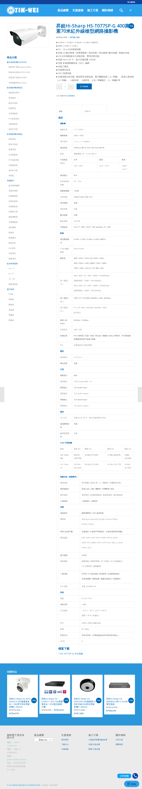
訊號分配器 (13, 201)
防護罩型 (12, 108)
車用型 (11, 175)
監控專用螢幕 (12, 263)
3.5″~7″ (11, 268)
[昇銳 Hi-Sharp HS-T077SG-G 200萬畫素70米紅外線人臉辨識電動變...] (2, 394)
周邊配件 (10, 180)
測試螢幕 (12, 227)
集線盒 (11, 232)
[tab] (69, 110)
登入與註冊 (131, 2)
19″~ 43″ (12, 279)
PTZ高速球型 (14, 118)
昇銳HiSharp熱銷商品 (67, 96)
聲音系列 (12, 243)
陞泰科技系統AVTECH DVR (19, 72)
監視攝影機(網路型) (14, 87)
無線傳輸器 (13, 217)
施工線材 (10, 289)
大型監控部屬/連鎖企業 (97, 739)
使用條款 (45, 785)
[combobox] (44, 740)
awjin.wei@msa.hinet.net (18, 759)
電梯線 (11, 315)
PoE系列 (12, 248)
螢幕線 (11, 320)
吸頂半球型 (13, 103)
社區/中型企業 (94, 744)
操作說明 (65, 739)
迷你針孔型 (13, 129)
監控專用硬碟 (14, 185)
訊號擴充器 (13, 206)
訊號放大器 (13, 211)
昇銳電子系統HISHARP (18, 77)
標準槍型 (12, 98)
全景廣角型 (13, 113)
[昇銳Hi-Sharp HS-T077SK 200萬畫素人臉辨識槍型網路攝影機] (140, 394)
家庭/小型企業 (94, 749)
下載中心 (65, 744)
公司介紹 (119, 739)
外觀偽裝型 (13, 124)
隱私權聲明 (54, 785)
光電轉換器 (13, 222)
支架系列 (12, 253)
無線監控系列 (14, 92)
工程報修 (65, 749)
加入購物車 (84, 86)
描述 (69, 111)
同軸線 (11, 299)
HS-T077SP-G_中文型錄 (71, 653)
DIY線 (11, 294)
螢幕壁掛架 (13, 284)
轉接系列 (12, 258)
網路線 (11, 304)
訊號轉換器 (13, 196)
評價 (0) (95, 111)
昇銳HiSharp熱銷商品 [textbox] (44, 739)
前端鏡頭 (12, 237)
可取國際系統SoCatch (17, 82)
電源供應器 (13, 190)
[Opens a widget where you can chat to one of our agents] (131, 784)
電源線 (11, 310)
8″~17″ (11, 273)
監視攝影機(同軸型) (14, 134)
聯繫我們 (119, 744)
